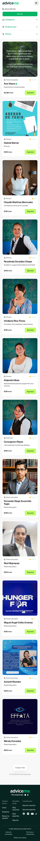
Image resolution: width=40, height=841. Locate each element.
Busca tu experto (5, 817)
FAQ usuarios (15, 809)
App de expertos (29, 809)
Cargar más (20, 768)
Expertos (5, 812)
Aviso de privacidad (8, 833)
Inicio (4, 808)
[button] (36, 3)
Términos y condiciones (30, 833)
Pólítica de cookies (20, 837)
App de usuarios (29, 805)
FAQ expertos (15, 815)
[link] (20, 59)
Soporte (15, 820)
